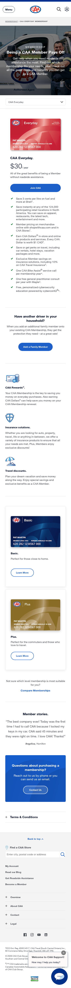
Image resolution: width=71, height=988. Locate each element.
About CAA (16, 906)
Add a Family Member (35, 346)
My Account (11, 866)
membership (11, 21)
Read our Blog (13, 872)
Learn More (22, 572)
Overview (15, 897)
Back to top (34, 838)
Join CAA (35, 187)
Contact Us (35, 789)
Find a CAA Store (20, 847)
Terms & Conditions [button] (23, 817)
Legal (13, 923)
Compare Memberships (35, 690)
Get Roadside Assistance (19, 878)
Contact (14, 914)
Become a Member (15, 884)
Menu (8, 9)
